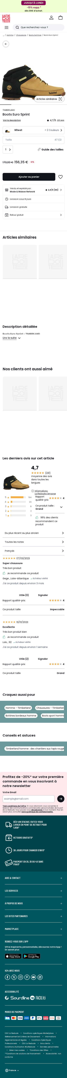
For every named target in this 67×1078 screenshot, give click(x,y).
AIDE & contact (12, 877)
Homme (10, 35)
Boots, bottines (35, 35)
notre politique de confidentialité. (37, 812)
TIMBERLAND (9, 110)
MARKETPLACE (12, 928)
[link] (33, 190)
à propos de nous (14, 903)
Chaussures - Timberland (50, 708)
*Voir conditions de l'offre (14, 806)
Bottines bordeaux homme (21, 715)
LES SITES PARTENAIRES (16, 916)
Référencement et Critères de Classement (22, 1036)
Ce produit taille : (45, 507)
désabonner (37, 810)
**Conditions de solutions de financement (23, 1053)
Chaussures (21, 35)
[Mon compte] (51, 18)
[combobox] (33, 534)
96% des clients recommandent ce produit (46, 521)
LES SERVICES (11, 890)
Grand (39, 509)
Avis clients (45, 1043)
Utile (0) (24, 595)
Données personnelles (49, 1047)
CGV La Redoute (11, 1033)
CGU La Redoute (28, 1043)
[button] (60, 18)
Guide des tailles (52, 149)
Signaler (43, 595)
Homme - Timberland (18, 708)
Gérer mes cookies (17, 1050)
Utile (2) (24, 658)
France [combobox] (12, 1070)
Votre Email (9, 792)
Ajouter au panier (29, 176)
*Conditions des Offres (39, 1050)
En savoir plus (12, 949)
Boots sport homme (53, 715)
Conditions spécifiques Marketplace (38, 1033)
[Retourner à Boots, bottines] (6, 44)
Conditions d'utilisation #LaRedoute (20, 1047)
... (3, 35)
